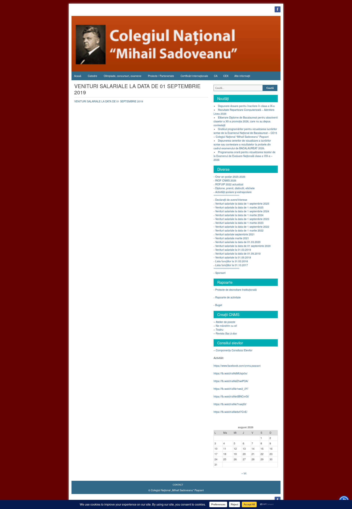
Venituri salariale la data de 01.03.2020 (237, 242)
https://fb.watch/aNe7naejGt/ (230, 404)
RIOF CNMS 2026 (225, 180)
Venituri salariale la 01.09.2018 (233, 257)
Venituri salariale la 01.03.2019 (233, 249)
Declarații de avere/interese (231, 199)
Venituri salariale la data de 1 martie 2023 (238, 223)
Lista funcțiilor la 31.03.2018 (231, 261)
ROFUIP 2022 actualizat (229, 184)
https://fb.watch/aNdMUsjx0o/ (230, 373)
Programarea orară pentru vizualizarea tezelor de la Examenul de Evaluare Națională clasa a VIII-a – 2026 (244, 156)
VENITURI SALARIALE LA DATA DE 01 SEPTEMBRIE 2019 (108, 101)
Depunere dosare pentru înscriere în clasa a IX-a (246, 106)
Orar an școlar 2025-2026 (229, 176)
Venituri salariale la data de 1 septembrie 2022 (241, 226)
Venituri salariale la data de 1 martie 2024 (238, 215)
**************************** (226, 196)
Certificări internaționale (194, 76)
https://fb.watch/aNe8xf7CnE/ (230, 412)
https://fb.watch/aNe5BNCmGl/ (231, 396)
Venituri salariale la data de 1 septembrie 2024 (242, 211)
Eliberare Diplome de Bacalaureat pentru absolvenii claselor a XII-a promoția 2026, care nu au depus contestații (246, 121)
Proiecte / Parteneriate (161, 76)
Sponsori (220, 273)
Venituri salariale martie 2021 (232, 238)
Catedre (92, 76)
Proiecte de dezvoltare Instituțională (236, 289)
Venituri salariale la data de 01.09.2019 (238, 253)
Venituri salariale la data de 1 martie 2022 (238, 230)
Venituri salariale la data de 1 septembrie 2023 (241, 219)
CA (215, 76)
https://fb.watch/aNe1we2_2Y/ (231, 388)
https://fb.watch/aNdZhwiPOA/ (231, 381)
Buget (218, 305)
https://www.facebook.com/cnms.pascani (237, 365)
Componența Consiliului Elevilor (234, 350)
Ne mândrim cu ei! (226, 325)
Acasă (77, 76)
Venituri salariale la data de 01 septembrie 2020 (242, 246)
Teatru (219, 329)
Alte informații (242, 76)
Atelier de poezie (225, 322)
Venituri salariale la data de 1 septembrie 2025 (242, 203)
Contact (178, 484)
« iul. (244, 473)
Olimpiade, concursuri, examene (122, 76)
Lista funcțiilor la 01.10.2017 (231, 265)
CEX (225, 76)
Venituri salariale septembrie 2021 (235, 234)
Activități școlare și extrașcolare (233, 192)
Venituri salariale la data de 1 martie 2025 (239, 207)
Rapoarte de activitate (228, 297)
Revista (226, 333)
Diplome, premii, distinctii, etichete (235, 188)
